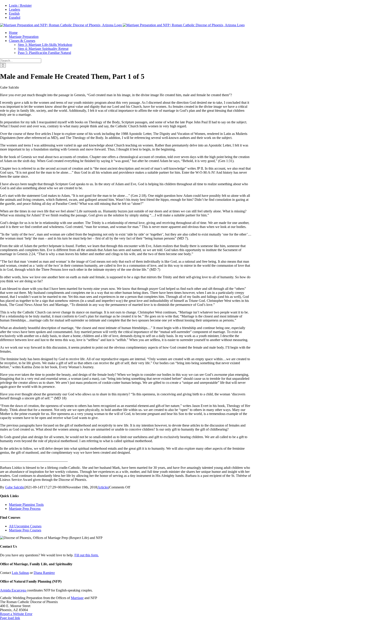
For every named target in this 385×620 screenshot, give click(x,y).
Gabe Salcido (14, 487)
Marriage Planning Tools (26, 504)
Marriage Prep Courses (25, 530)
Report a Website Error (16, 614)
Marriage (77, 598)
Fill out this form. (86, 555)
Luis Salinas (20, 573)
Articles (103, 487)
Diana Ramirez (44, 573)
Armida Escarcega (13, 590)
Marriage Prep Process (25, 508)
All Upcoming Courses (25, 526)
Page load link (10, 618)
